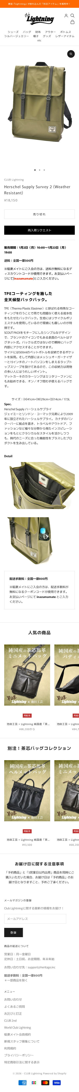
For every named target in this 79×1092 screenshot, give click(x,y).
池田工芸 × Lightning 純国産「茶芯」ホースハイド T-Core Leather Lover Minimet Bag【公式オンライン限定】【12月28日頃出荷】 (27, 724)
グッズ (47, 36)
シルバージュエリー (16, 36)
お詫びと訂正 (13, 1013)
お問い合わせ (13, 999)
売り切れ (39, 214)
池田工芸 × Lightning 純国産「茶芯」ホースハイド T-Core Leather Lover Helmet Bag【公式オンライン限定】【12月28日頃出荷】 (27, 840)
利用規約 (10, 1048)
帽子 (36, 36)
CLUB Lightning (14, 179)
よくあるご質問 (14, 1006)
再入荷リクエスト (39, 230)
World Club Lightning (17, 1027)
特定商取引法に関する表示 (22, 1062)
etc (39, 40)
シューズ (13, 31)
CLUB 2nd (10, 1020)
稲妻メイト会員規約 (17, 1034)
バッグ (27, 31)
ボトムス (65, 31)
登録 (13, 932)
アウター (50, 31)
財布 (38, 31)
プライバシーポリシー (19, 1055)
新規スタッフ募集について (22, 1041)
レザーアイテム (65, 36)
